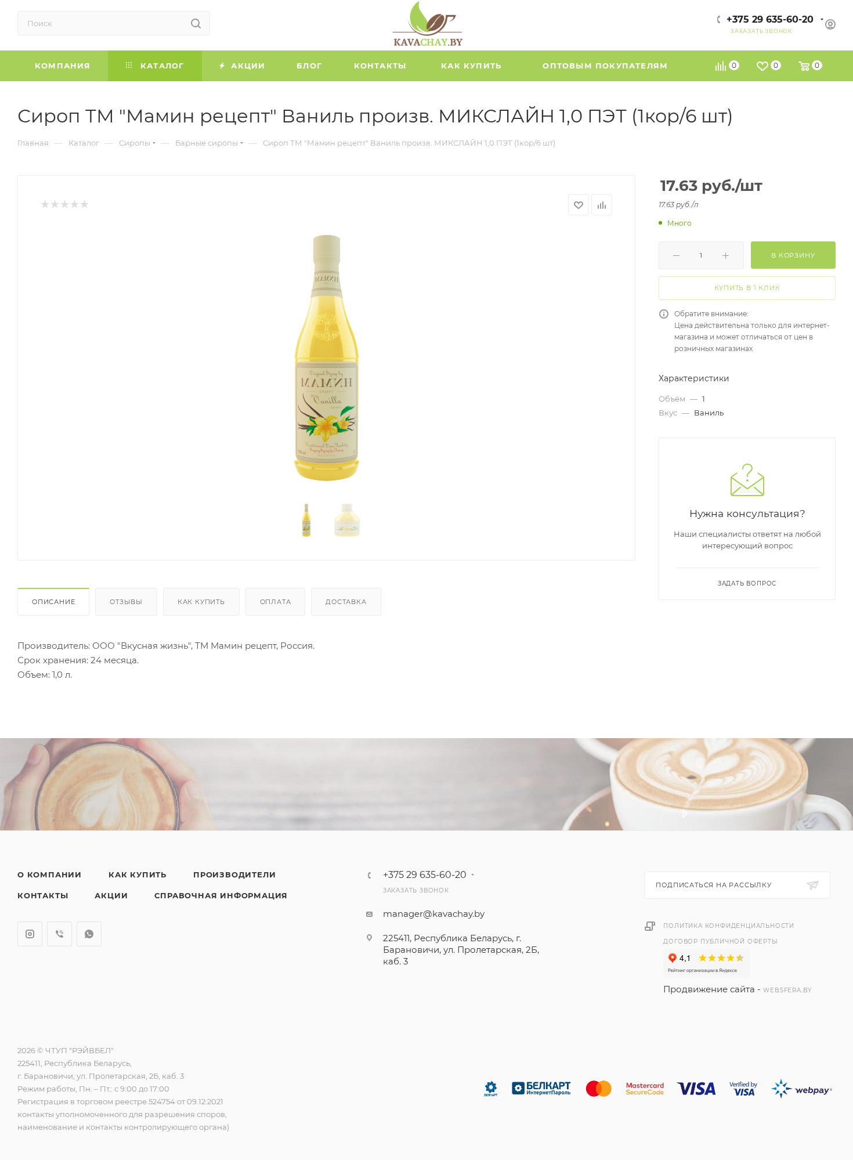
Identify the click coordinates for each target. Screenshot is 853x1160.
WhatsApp (89, 934)
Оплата (275, 602)
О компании (49, 874)
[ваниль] (326, 360)
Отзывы (126, 602)
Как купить (201, 602)
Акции (111, 895)
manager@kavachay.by (434, 913)
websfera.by (787, 990)
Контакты (42, 895)
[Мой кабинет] (830, 26)
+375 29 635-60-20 (770, 19)
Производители (234, 874)
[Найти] (196, 23)
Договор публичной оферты (720, 941)
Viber (59, 934)
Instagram (29, 934)
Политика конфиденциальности (728, 926)
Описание (53, 602)
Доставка (346, 602)
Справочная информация (221, 895)
